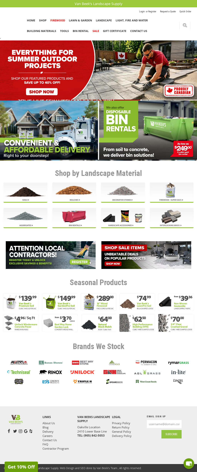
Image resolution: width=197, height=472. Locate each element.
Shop (43, 20)
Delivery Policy (122, 436)
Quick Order (185, 11)
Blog (45, 427)
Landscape (104, 20)
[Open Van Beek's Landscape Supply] (189, 463)
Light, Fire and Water (132, 20)
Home (31, 20)
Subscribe (171, 434)
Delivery (48, 431)
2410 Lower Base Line (92, 431)
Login (142, 11)
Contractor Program (56, 448)
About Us (49, 423)
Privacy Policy (121, 423)
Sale (96, 31)
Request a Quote (168, 11)
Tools (64, 31)
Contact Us (138, 31)
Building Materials (41, 31)
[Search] (185, 26)
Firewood (57, 20)
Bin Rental (81, 31)
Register (152, 11)
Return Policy (120, 427)
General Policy (121, 431)
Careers (48, 436)
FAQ (45, 444)
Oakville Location (88, 427)
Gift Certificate (114, 31)
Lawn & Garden (80, 20)
